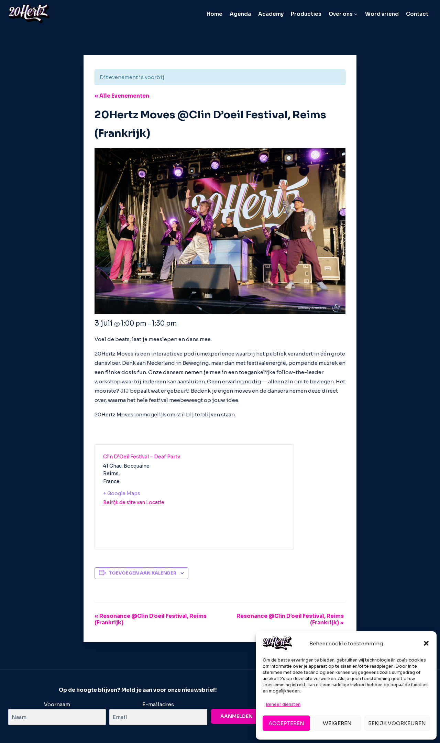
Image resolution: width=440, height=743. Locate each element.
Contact (417, 14)
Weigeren (337, 723)
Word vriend (382, 14)
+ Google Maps (121, 493)
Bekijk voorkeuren (397, 723)
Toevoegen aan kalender (142, 573)
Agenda (240, 14)
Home (214, 14)
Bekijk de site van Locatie (133, 502)
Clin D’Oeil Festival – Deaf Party (141, 457)
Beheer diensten (283, 704)
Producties (306, 14)
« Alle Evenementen (122, 95)
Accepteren (286, 723)
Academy (271, 14)
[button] (426, 643)
